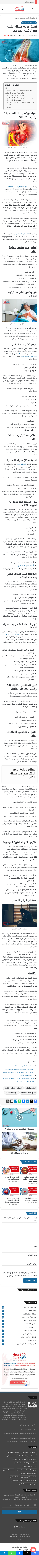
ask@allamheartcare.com (18, 1438)
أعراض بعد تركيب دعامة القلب (15, 93)
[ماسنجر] (23, 1101)
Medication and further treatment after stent (19, 1069)
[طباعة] (7, 1101)
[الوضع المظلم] (33, 9)
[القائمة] (3, 9)
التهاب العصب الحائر (13, 1452)
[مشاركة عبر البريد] (11, 1101)
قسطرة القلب (21, 464)
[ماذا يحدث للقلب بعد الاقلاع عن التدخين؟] (28, 1191)
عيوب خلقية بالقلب (17, 1480)
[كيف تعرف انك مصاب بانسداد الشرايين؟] (10, 1170)
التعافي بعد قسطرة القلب (29, 1452)
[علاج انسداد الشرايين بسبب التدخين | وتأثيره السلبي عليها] (28, 1170)
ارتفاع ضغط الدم (31, 1311)
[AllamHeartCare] (19, 9)
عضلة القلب (20, 353)
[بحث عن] (36, 9)
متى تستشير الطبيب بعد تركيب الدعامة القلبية (20, 98)
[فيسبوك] (35, 1101)
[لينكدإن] (27, 1101)
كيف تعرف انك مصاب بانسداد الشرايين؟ (12, 1178)
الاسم (35, 1246)
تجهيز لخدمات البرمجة (15, 1537)
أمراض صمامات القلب (29, 1321)
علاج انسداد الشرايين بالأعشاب (28, 1473)
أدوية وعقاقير (32, 1340)
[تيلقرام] (15, 1101)
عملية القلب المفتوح (30, 1480)
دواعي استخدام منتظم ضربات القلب (26, 1470)
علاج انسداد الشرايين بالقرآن (28, 1477)
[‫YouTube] (17, 1527)
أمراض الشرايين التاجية (22, 18)
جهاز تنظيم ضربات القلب (29, 1466)
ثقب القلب (18, 1463)
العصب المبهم (32, 1459)
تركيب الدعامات (11, 1092)
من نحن (14, 1547)
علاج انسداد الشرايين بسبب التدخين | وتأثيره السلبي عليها (30, 1179)
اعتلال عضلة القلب (30, 1324)
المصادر (8, 107)
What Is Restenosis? (26, 1075)
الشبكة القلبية (21, 1456)
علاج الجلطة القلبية (28, 1092)
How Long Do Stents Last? (24, 1065)
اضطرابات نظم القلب (29, 1314)
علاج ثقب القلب (14, 1477)
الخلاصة (8, 105)
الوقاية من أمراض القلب (28, 1337)
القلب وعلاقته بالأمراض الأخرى (26, 1344)
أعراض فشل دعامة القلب (29, 356)
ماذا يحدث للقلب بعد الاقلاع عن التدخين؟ (31, 1199)
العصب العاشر (11, 1456)
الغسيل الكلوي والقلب (20, 1459)
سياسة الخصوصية (22, 1547)
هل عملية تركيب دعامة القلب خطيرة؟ (22, 188)
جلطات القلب (30, 1088)
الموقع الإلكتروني (32, 1264)
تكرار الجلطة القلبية (22, 233)
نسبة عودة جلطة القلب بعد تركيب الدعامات (19, 91)
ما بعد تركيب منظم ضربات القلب (27, 1484)
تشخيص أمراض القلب (29, 1334)
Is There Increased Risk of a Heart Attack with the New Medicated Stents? (18, 1080)
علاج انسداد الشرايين (8, 1470)
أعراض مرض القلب (30, 1327)
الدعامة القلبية (32, 1456)
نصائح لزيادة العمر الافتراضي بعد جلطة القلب (20, 102)
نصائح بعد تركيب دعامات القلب (15, 95)
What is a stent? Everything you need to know (17, 1072)
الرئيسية (33, 18)
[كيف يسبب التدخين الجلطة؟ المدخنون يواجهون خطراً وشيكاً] (10, 1191)
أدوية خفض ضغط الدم (26, 565)
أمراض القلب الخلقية (30, 1330)
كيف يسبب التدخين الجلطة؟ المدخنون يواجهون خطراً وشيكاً (12, 1200)
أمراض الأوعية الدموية (29, 1317)
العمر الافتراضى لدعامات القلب (15, 100)
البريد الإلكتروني (32, 1255)
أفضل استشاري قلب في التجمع (24, 2)
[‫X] (31, 1101)
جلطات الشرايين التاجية (13, 1088)
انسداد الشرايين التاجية (30, 1463)
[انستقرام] (14, 1527)
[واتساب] (19, 1101)
